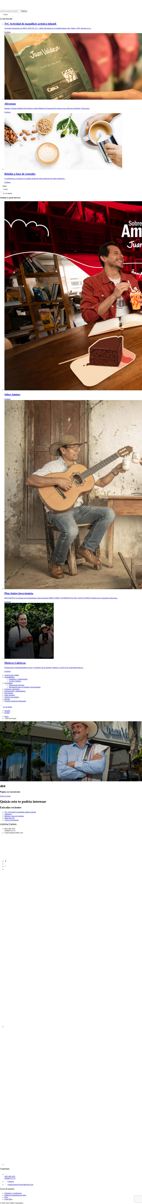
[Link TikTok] (5, 869)
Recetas (7, 699)
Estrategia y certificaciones (18, 679)
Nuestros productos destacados (15, 701)
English (7, 713)
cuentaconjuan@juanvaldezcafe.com (20, 1184)
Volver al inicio (5, 796)
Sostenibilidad (9, 677)
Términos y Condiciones (13, 1193)
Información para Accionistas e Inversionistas (24, 687)
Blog (6, 1197)
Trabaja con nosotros (11, 697)
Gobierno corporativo (12, 689)
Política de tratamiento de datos (15, 1195)
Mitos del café (9, 818)
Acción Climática (15, 681)
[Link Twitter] (73, 1164)
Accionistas (8, 683)
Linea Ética (8, 1199)
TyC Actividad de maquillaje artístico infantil (20, 812)
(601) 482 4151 (9, 1176)
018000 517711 (9, 1178)
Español (7, 711)
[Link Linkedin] (73, 1027)
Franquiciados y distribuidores (15, 691)
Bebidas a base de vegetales (14, 816)
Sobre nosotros (9, 695)
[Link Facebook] (5, 861)
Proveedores (8, 693)
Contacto (11, 1181)
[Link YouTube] (5, 867)
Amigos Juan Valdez (11, 675)
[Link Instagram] (5, 864)
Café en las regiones (11, 820)
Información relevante (16, 685)
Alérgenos (8, 814)
